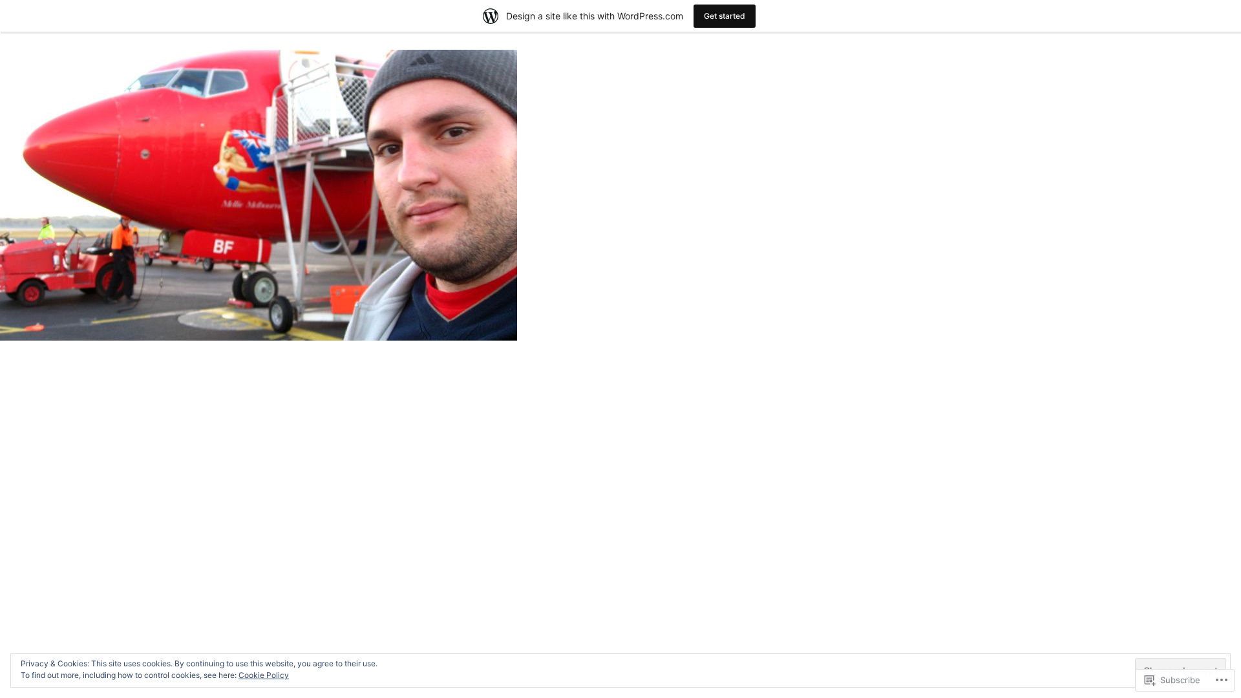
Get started (724, 16)
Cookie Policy (264, 675)
